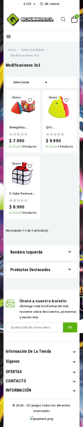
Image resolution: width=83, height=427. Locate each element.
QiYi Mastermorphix (57, 127)
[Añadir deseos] (30, 100)
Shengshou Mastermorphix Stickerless (20, 127)
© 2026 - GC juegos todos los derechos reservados (41, 408)
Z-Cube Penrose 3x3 (21, 193)
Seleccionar (31, 82)
